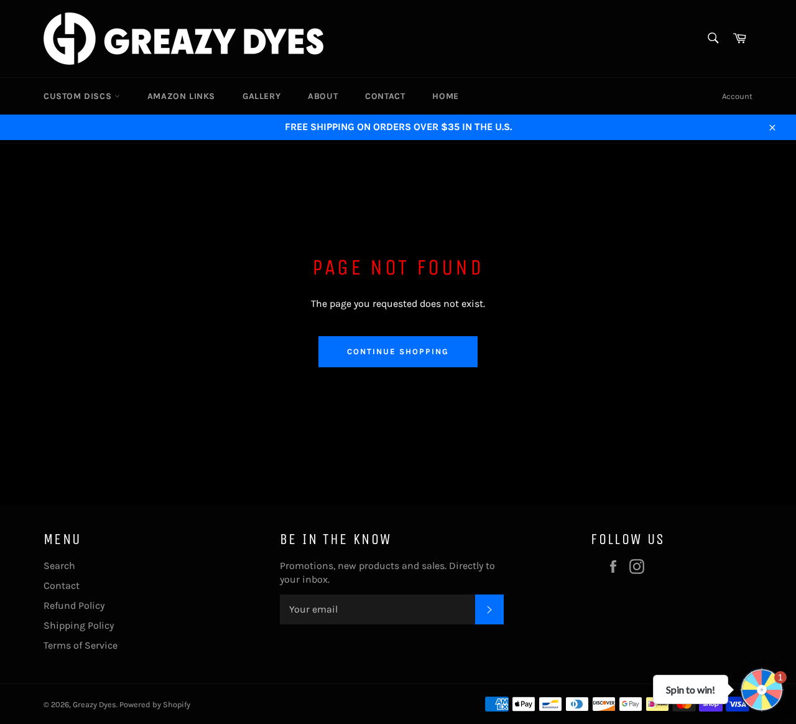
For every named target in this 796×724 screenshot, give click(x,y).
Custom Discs (79, 96)
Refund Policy (74, 605)
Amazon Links (181, 96)
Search (59, 565)
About (323, 96)
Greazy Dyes (94, 704)
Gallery (261, 96)
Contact (385, 96)
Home (445, 96)
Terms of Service (81, 645)
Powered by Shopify (154, 704)
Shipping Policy (79, 625)
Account (737, 96)
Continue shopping (397, 351)
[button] (762, 690)
